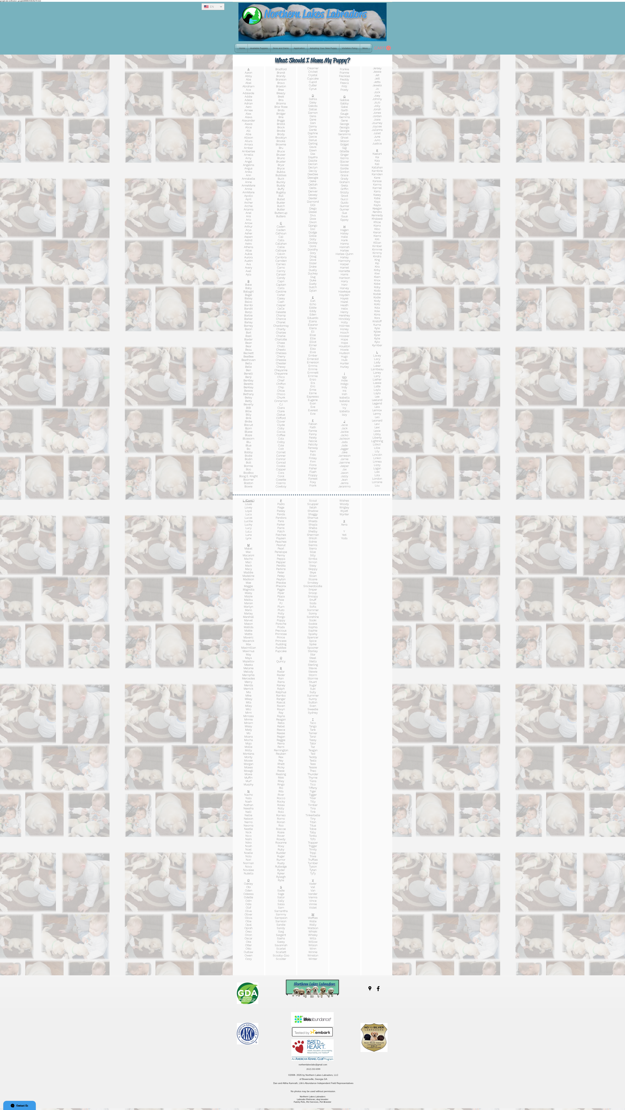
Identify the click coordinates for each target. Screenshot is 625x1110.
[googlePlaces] (370, 988)
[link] (382, 48)
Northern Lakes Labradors (315, 14)
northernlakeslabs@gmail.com (313, 1064)
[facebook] (378, 988)
